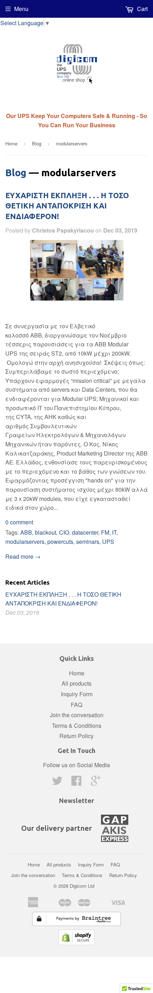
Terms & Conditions (76, 725)
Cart (142, 9)
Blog (36, 143)
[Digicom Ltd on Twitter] (57, 783)
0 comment (19, 522)
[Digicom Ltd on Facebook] (76, 783)
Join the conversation (77, 715)
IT (114, 532)
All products (76, 683)
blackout (45, 532)
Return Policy (76, 736)
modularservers (24, 541)
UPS (108, 541)
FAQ (76, 705)
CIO (64, 532)
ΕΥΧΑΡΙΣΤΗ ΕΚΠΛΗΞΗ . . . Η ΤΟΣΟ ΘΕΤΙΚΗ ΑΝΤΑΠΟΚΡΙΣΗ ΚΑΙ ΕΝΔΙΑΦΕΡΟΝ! (67, 206)
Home (11, 143)
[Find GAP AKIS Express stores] (76, 844)
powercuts (60, 541)
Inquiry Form (77, 694)
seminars (87, 541)
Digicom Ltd (82, 885)
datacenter (85, 532)
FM (105, 532)
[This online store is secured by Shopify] (76, 943)
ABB (26, 532)
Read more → (23, 556)
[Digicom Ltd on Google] (95, 783)
